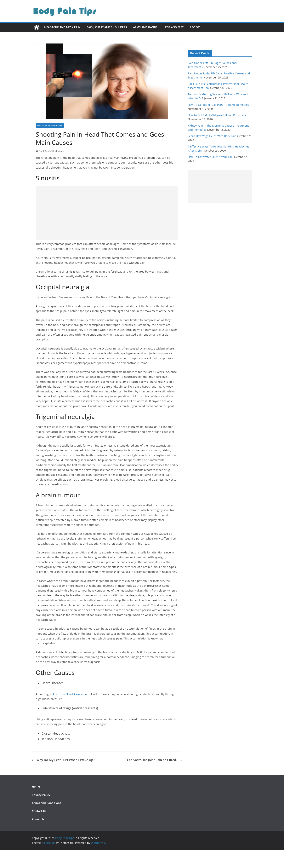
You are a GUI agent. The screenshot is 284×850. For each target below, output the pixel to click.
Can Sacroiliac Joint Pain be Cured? (152, 760)
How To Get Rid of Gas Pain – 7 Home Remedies (218, 105)
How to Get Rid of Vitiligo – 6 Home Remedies (217, 115)
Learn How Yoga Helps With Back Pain (212, 136)
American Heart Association (70, 694)
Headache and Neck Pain (62, 27)
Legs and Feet (174, 27)
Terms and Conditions (46, 803)
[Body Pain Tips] (36, 27)
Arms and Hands (145, 27)
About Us (38, 819)
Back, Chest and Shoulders (107, 27)
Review (195, 27)
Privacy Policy (41, 795)
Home (36, 786)
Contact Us (39, 811)
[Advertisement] (107, 213)
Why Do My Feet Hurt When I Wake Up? (65, 760)
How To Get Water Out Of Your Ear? (210, 157)
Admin (61, 151)
